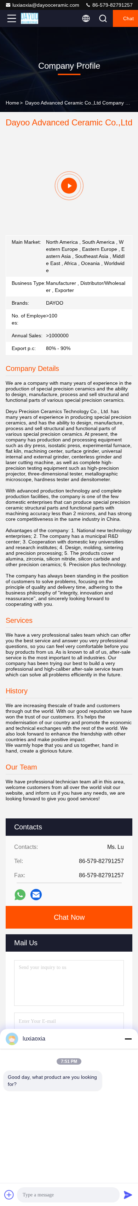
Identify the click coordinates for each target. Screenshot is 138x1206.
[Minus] (128, 1039)
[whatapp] (20, 894)
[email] (36, 894)
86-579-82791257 (112, 5)
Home (12, 103)
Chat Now (69, 917)
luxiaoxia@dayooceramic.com (45, 5)
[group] (69, 185)
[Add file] (9, 1194)
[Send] (128, 1194)
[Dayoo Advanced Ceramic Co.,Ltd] (35, 18)
